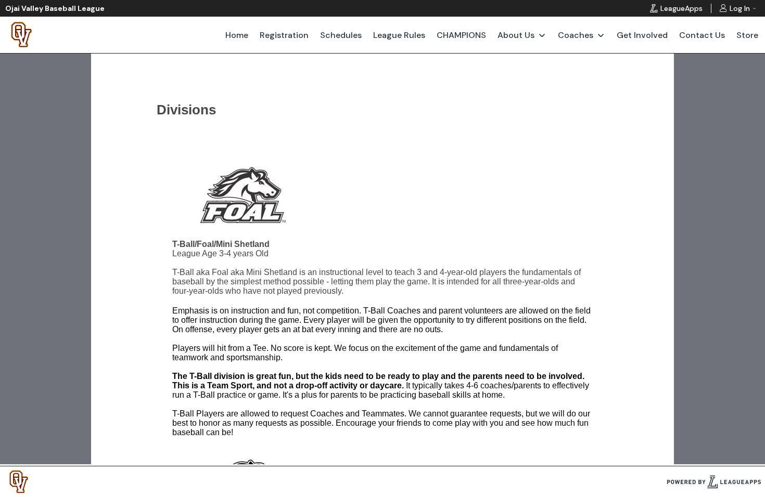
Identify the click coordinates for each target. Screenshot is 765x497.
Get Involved (642, 35)
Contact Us (702, 35)
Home (236, 35)
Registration (284, 35)
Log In (740, 8)
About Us (516, 35)
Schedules (341, 35)
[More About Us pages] (542, 35)
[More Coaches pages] (601, 35)
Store (747, 35)
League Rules (399, 35)
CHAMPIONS (461, 35)
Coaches (575, 35)
